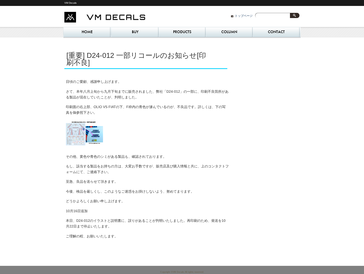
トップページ (244, 15)
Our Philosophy (182, 33)
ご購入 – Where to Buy (134, 33)
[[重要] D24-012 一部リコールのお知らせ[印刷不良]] (84, 147)
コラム (229, 33)
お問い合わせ (276, 33)
